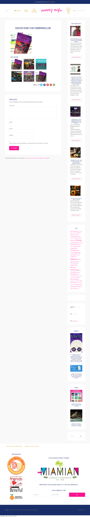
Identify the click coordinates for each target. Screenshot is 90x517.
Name (11, 122)
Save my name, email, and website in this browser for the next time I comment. (28, 143)
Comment (11, 105)
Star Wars (76, 279)
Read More (75, 57)
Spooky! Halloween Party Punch (76, 199)
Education (75, 242)
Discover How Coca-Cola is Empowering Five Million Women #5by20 (76, 40)
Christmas (73, 236)
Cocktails (75, 238)
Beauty (79, 232)
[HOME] (51, 10)
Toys (71, 288)
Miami (73, 259)
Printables (73, 272)
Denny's (72, 240)
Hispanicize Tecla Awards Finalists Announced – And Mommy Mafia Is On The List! (76, 121)
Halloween (73, 255)
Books (71, 234)
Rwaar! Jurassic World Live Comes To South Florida (76, 424)
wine (77, 288)
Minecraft (76, 262)
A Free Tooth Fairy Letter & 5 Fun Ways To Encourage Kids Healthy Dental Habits (76, 376)
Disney (79, 240)
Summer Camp (73, 281)
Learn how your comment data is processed (37, 158)
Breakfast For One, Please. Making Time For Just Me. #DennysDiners (76, 162)
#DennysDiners (74, 231)
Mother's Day (73, 265)
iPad (75, 256)
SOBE (78, 274)
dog (71, 242)
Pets (80, 270)
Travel (74, 288)
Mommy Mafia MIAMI (74, 263)
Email (11, 128)
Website (11, 135)
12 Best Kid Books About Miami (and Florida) (76, 405)
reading (78, 272)
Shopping (73, 274)
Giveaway (77, 253)
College (79, 237)
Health (78, 254)
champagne (75, 234)
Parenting (74, 270)
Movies (72, 267)
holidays (72, 256)
